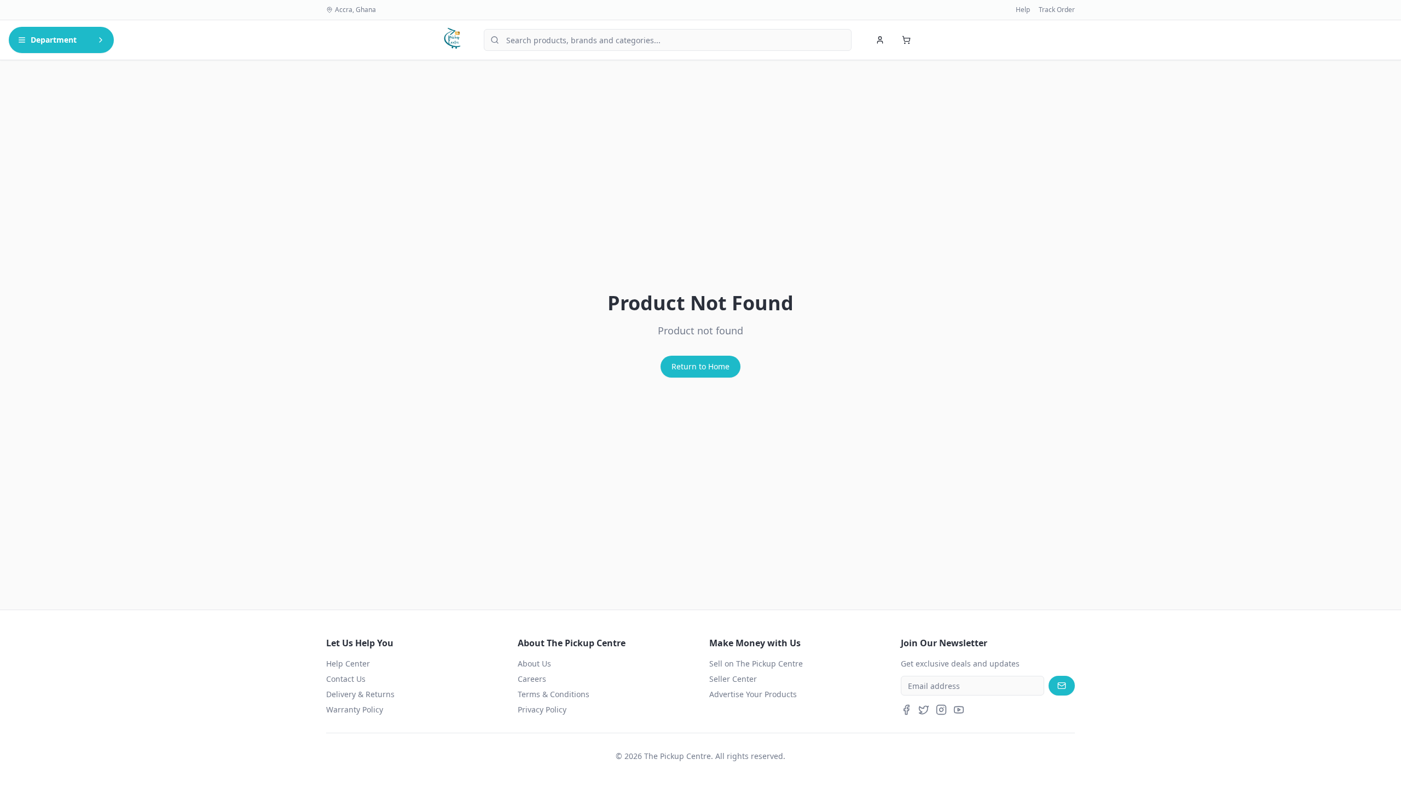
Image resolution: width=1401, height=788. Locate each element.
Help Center (348, 663)
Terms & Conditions (553, 694)
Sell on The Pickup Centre (756, 663)
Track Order (1057, 9)
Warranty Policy (354, 709)
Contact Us (346, 679)
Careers (532, 679)
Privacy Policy (542, 709)
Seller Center (733, 679)
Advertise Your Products (753, 694)
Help (1023, 9)
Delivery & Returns (360, 694)
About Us (534, 663)
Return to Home (700, 366)
